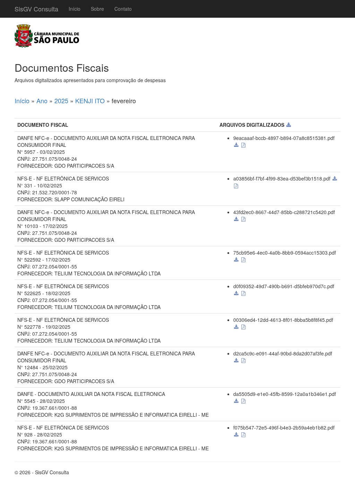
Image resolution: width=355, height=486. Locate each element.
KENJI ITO (90, 100)
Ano (41, 100)
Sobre (97, 8)
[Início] (47, 36)
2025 (61, 100)
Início (74, 8)
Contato (123, 8)
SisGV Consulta (36, 8)
